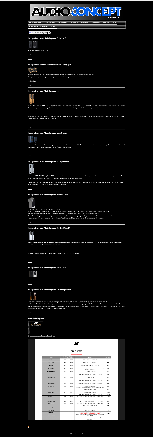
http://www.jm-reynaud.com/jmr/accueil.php (41, 336)
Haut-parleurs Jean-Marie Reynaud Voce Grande (47, 133)
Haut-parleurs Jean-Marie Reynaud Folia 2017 (47, 38)
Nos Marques (50, 23)
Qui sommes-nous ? (36, 23)
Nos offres (84, 23)
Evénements (96, 23)
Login (114, 23)
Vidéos (53, 26)
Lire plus (30, 59)
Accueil (31, 33)
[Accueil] (76, 12)
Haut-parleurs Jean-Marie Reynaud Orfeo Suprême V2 (50, 289)
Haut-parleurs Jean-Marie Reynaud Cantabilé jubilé (49, 228)
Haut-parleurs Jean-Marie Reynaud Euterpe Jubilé (48, 161)
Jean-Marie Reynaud (36, 318)
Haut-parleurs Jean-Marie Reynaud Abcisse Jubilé (48, 194)
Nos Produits (62, 23)
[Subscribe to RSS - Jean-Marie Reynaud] (28, 427)
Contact (106, 23)
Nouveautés (74, 23)
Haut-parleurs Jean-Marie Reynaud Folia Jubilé (47, 267)
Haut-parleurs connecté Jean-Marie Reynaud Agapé (49, 64)
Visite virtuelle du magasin (38, 26)
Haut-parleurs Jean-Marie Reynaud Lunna (45, 91)
